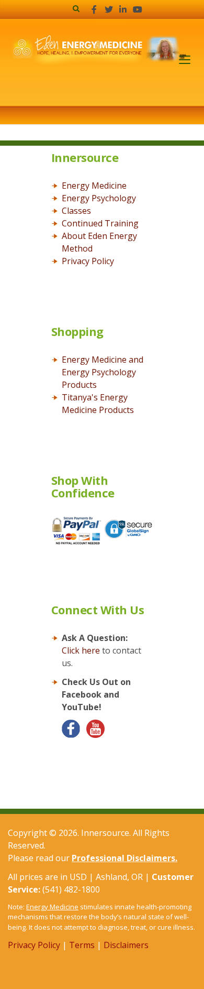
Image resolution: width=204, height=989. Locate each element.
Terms (82, 945)
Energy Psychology (99, 198)
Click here (81, 650)
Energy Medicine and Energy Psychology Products (102, 372)
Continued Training (100, 223)
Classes (76, 210)
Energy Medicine (94, 185)
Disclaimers (126, 945)
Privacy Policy (88, 261)
